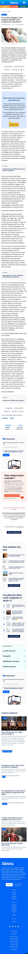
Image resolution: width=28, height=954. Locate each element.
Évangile (7, 656)
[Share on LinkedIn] (16, 69)
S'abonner (9, 884)
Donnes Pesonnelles (14, 946)
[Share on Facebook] (13, 69)
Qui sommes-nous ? (14, 936)
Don (14, 913)
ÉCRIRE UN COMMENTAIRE (14, 532)
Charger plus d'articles (14, 585)
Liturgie (4, 718)
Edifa (13, 24)
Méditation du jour (11, 661)
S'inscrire (6, 455)
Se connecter (18, 884)
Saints (4, 829)
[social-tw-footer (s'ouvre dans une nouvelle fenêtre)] (15, 926)
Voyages (5, 804)
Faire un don (13, 125)
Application (14, 907)
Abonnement (14, 911)
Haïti (4, 776)
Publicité (14, 915)
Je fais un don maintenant (11, 495)
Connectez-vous (20, 526)
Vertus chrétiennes (7, 751)
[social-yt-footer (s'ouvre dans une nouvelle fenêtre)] (10, 926)
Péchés (12, 418)
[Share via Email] (21, 69)
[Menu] (4, 2)
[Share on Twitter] (18, 69)
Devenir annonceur (14, 941)
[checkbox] (3, 450)
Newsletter (14, 905)
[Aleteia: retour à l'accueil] (14, 2)
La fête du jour (9, 651)
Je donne (13, 6)
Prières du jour (9, 666)
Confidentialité (14, 949)
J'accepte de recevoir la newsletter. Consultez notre (14, 451)
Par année (14, 921)
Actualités (14, 892)
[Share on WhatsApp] (23, 69)
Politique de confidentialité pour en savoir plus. (13, 451)
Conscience (5, 418)
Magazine (14, 909)
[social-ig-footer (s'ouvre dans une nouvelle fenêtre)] (18, 926)
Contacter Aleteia (14, 944)
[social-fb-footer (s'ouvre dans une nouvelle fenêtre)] (12, 926)
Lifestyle (14, 894)
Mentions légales (14, 939)
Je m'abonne (5, 6)
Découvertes (14, 898)
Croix (9, 11)
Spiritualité (3, 11)
